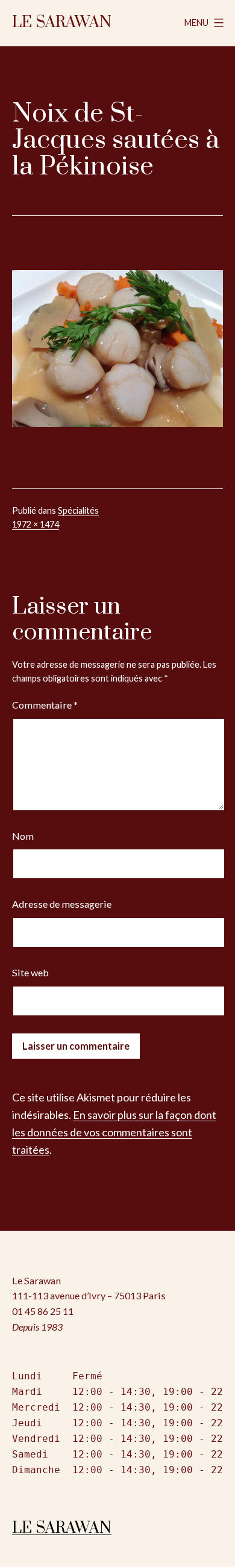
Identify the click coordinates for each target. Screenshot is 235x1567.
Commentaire (45, 704)
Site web (30, 972)
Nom (23, 836)
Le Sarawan (61, 22)
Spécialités (78, 510)
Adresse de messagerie (61, 904)
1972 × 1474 (35, 524)
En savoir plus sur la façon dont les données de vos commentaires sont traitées (114, 1132)
